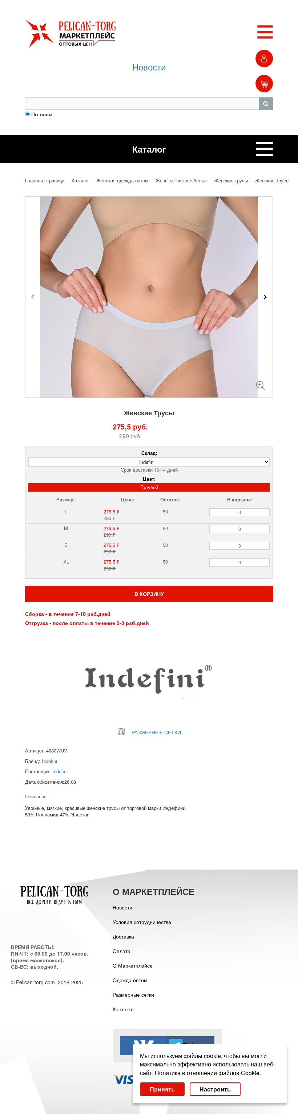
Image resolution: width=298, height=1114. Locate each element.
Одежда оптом (130, 980)
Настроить (215, 1089)
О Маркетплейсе (133, 965)
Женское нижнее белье (181, 180)
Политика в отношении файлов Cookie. (208, 1073)
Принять (162, 1089)
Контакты (123, 1009)
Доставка (123, 936)
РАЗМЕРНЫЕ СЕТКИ (156, 732)
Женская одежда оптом (122, 180)
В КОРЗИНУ (149, 593)
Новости (149, 66)
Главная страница (44, 180)
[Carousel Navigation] (149, 297)
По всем (41, 114)
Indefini (49, 761)
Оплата (121, 950)
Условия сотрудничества (142, 921)
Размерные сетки (133, 994)
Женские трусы (231, 180)
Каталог (80, 180)
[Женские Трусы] (260, 382)
